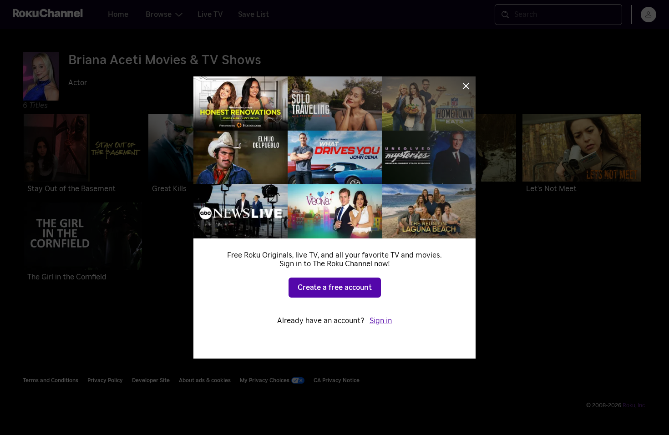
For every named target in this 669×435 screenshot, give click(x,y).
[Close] (466, 86)
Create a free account (335, 287)
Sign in (381, 320)
